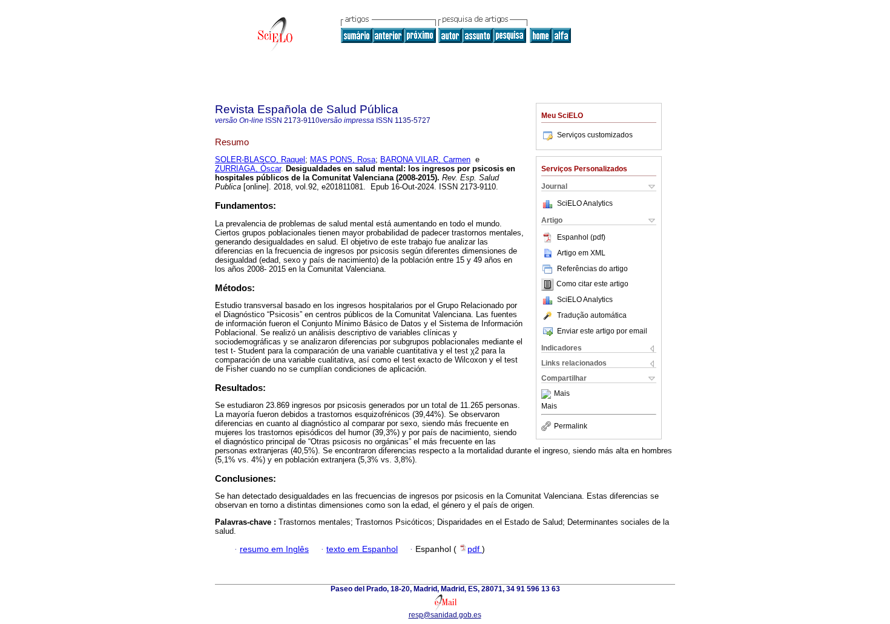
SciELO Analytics (585, 203)
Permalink (570, 426)
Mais (562, 394)
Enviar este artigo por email (602, 331)
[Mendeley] (547, 394)
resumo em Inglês (274, 549)
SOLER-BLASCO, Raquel (260, 159)
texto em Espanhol (362, 549)
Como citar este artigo (592, 284)
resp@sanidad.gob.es (445, 615)
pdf (474, 549)
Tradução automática (592, 315)
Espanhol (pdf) (581, 237)
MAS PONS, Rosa (342, 159)
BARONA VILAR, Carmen (425, 159)
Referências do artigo (592, 268)
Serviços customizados (595, 135)
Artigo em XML (581, 253)
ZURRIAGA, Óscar (248, 168)
